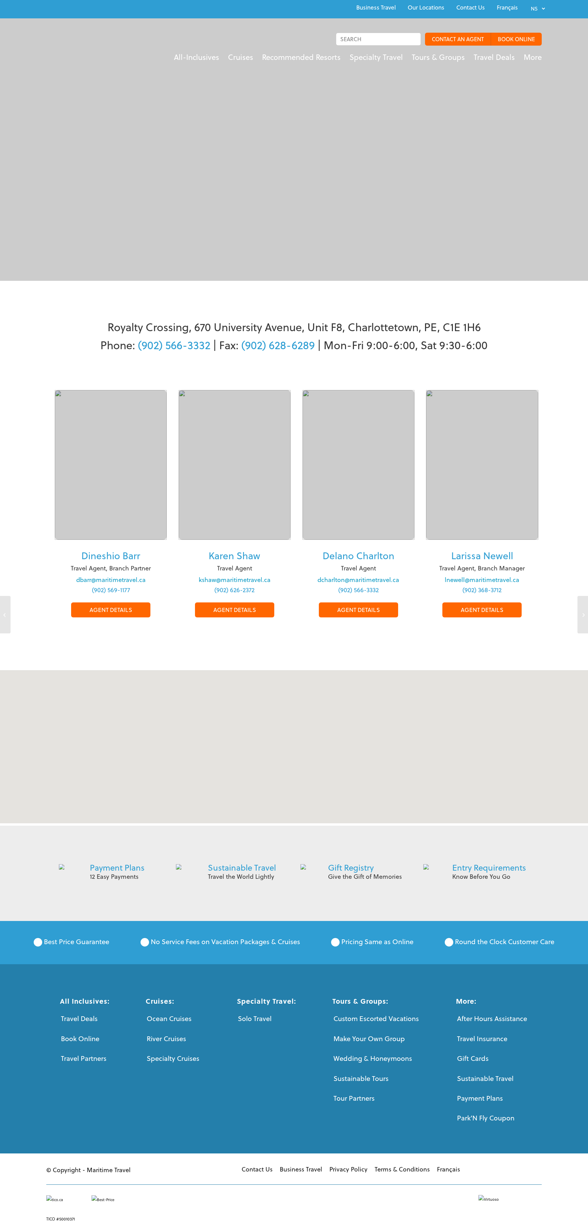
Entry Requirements (489, 867)
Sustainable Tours (361, 1078)
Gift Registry (351, 867)
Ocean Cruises (169, 1018)
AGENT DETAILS (110, 610)
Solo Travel (255, 1018)
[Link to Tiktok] (95, 8)
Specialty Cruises (173, 1058)
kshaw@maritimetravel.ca (235, 580)
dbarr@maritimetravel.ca (111, 580)
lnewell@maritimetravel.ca (482, 580)
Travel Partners (84, 1058)
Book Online (80, 1039)
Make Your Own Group (369, 1039)
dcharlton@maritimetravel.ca (358, 580)
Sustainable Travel (242, 867)
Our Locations (426, 7)
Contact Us (470, 7)
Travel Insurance (482, 1039)
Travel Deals (79, 1018)
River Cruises (166, 1039)
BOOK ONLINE (516, 39)
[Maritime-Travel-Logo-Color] (89, 46)
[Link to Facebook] (48, 8)
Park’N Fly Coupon (485, 1118)
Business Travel (376, 7)
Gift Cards (473, 1058)
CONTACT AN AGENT (458, 39)
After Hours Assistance (492, 1018)
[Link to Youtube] (64, 8)
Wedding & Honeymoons (372, 1058)
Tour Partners (354, 1098)
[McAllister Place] (5, 614)
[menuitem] (376, 7)
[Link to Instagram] (80, 8)
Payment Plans (117, 867)
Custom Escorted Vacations (376, 1018)
